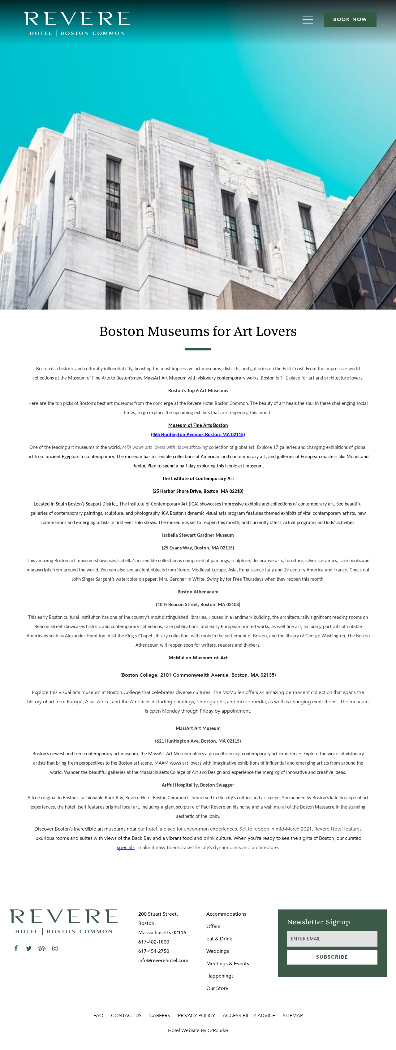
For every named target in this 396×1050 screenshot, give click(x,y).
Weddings (217, 951)
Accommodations (226, 914)
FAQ (98, 1015)
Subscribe (332, 957)
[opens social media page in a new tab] (15, 948)
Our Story (217, 988)
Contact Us (126, 1015)
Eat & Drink (219, 938)
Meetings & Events (227, 963)
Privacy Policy (196, 1015)
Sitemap (293, 1015)
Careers (159, 1015)
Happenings (220, 976)
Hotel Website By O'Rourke (198, 1030)
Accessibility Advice (249, 1015)
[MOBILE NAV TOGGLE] (309, 20)
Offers (213, 926)
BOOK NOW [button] (350, 19)
